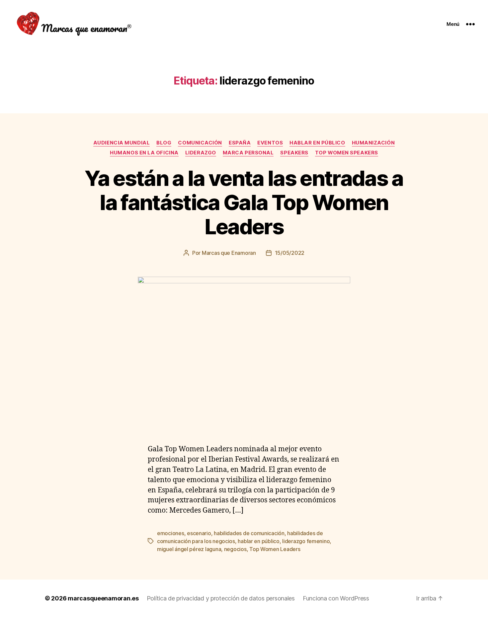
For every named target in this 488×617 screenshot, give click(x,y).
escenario (199, 533)
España (240, 143)
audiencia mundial (121, 143)
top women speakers (346, 153)
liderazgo (200, 153)
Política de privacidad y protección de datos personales (221, 598)
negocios (235, 549)
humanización (373, 143)
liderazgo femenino (306, 541)
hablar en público (258, 541)
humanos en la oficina (144, 153)
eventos (270, 143)
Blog (163, 143)
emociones (170, 533)
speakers (294, 153)
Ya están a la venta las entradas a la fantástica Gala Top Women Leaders (244, 202)
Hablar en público (317, 143)
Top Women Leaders (274, 549)
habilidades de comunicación (249, 533)
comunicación (200, 143)
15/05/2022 (289, 253)
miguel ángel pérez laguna (189, 549)
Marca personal (248, 153)
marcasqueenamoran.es (103, 598)
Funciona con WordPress (336, 598)
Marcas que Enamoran (229, 253)
